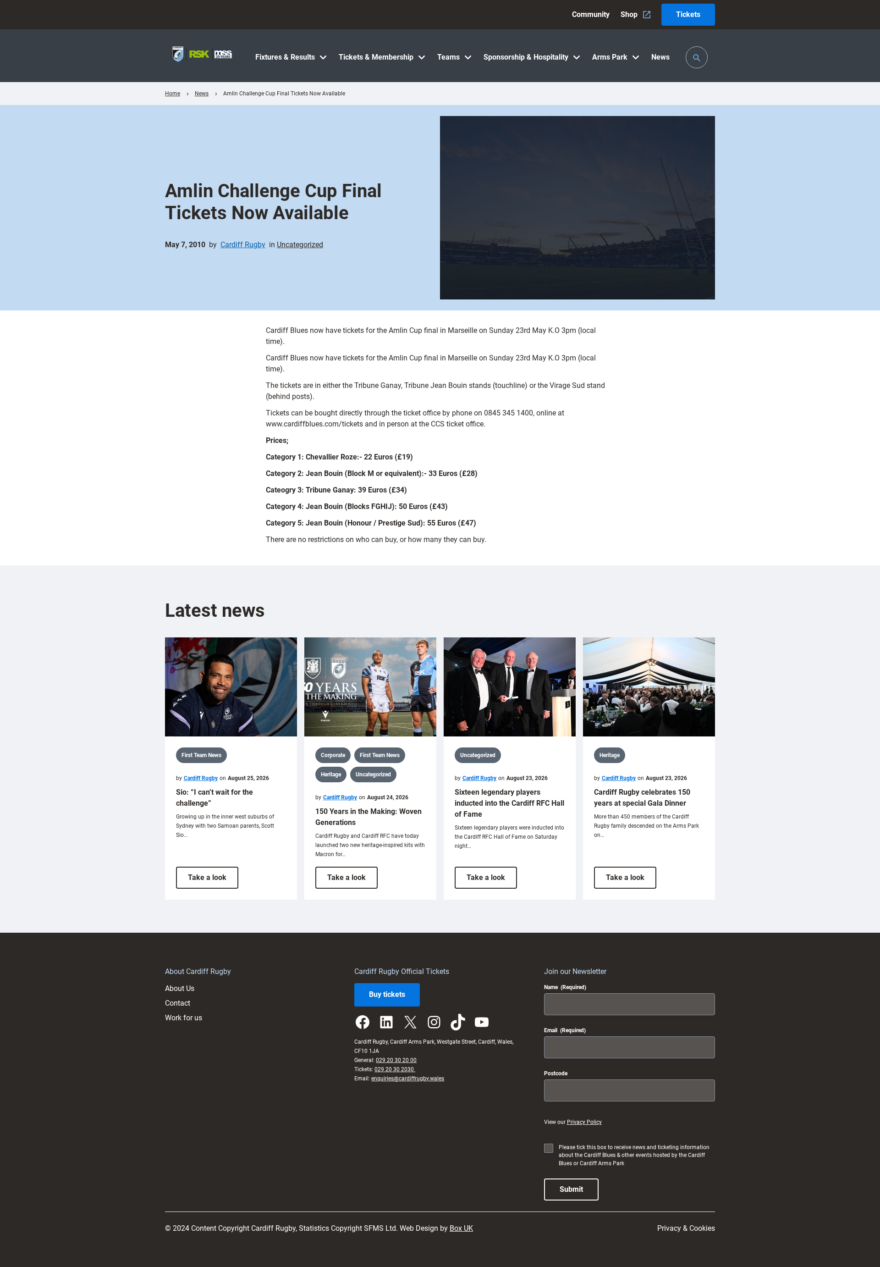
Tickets (688, 14)
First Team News (201, 755)
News (202, 93)
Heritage (331, 774)
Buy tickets (387, 994)
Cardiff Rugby (242, 244)
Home (172, 93)
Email (565, 1030)
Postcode (555, 1073)
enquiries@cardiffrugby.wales (407, 1078)
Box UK (461, 1228)
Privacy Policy (584, 1122)
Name (565, 987)
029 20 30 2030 (394, 1069)
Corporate (333, 755)
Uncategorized (300, 244)
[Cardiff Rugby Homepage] (202, 56)
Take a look (213, 881)
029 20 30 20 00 (396, 1060)
